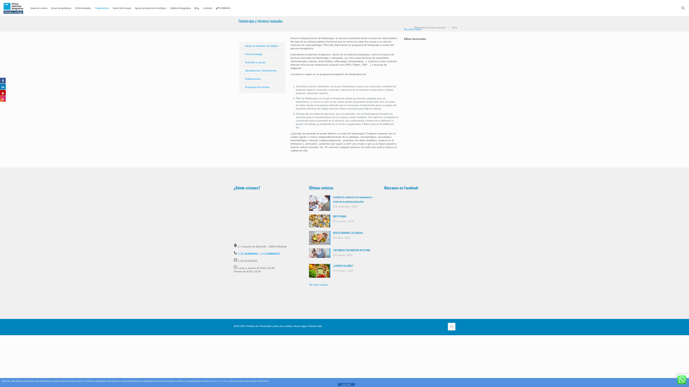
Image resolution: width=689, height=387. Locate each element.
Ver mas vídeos (412, 29)
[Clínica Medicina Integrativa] (13, 8)
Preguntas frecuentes (257, 87)
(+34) (248, 253)
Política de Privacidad (259, 326)
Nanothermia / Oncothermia (261, 70)
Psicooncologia (253, 54)
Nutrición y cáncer (255, 62)
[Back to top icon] (451, 326)
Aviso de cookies (282, 326)
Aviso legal (300, 326)
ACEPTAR (346, 385)
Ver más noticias (318, 284)
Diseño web (315, 326)
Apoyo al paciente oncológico (261, 45)
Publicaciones (253, 78)
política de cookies (219, 381)
